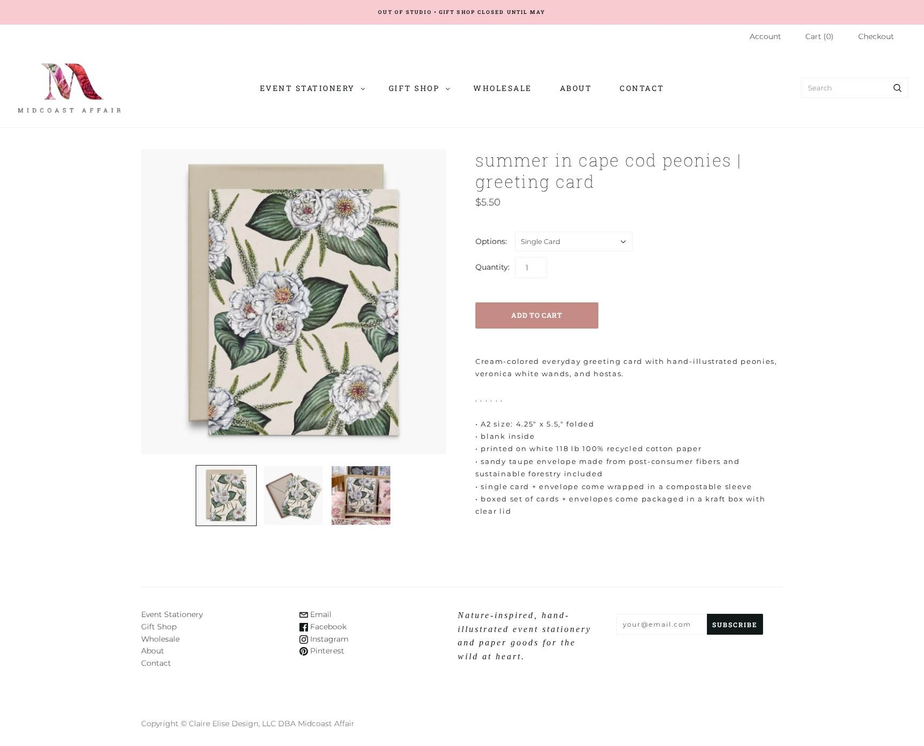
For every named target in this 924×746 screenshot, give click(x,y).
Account (765, 36)
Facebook (327, 626)
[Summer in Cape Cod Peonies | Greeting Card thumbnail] (226, 495)
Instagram (328, 639)
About (576, 88)
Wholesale (502, 88)
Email (320, 614)
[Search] (897, 88)
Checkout (876, 36)
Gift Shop (414, 88)
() (819, 36)
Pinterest (326, 651)
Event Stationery (307, 88)
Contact (642, 88)
